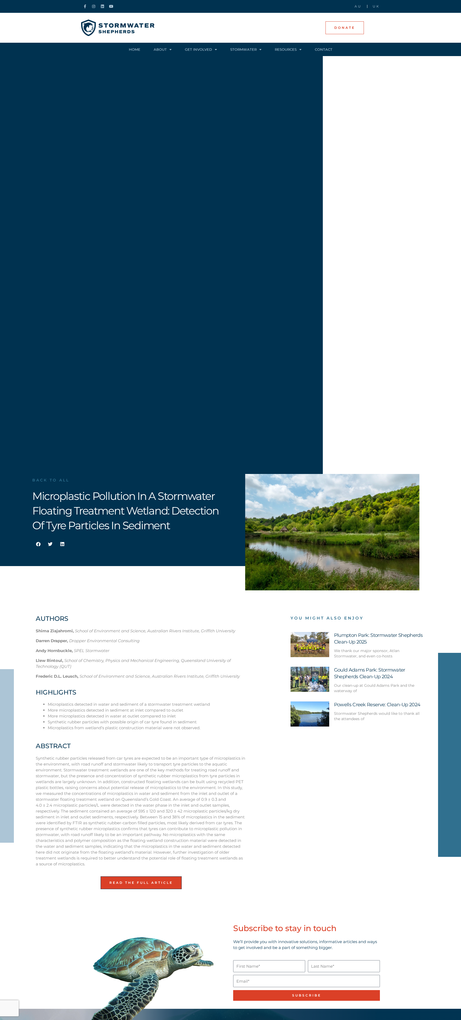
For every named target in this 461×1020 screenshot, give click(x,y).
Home (134, 49)
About (160, 49)
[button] (38, 544)
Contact (323, 49)
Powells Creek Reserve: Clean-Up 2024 (377, 705)
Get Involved (198, 49)
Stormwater (243, 49)
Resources (286, 49)
